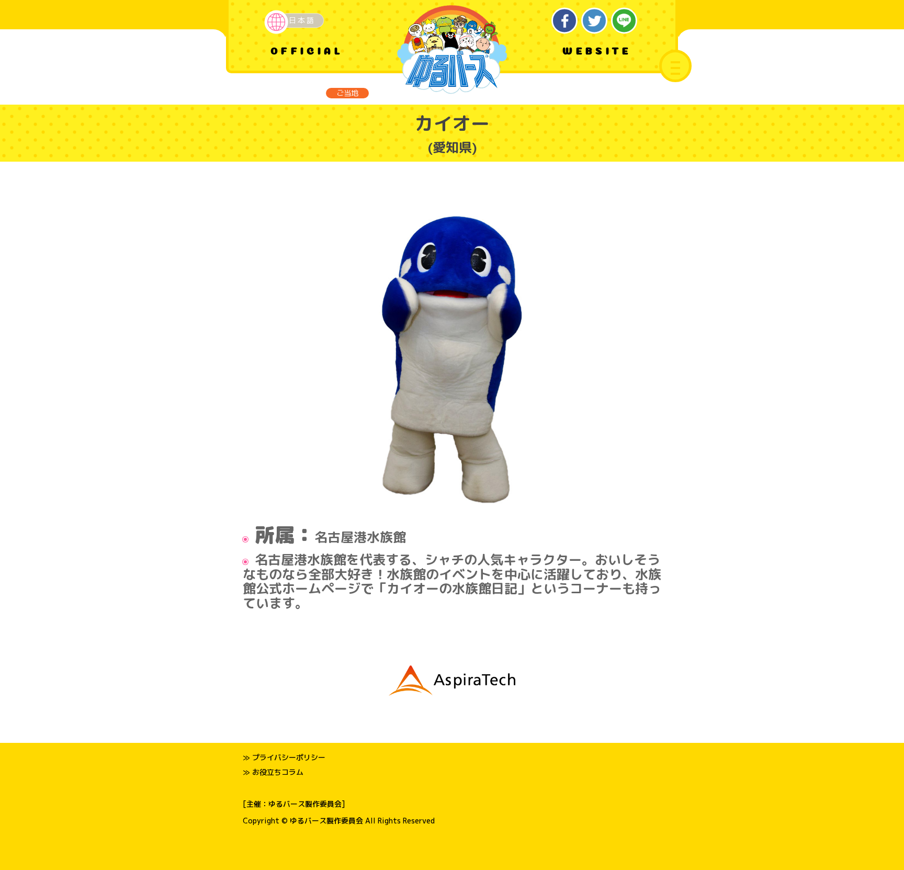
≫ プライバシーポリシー (284, 757)
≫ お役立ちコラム (273, 772)
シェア (565, 20)
